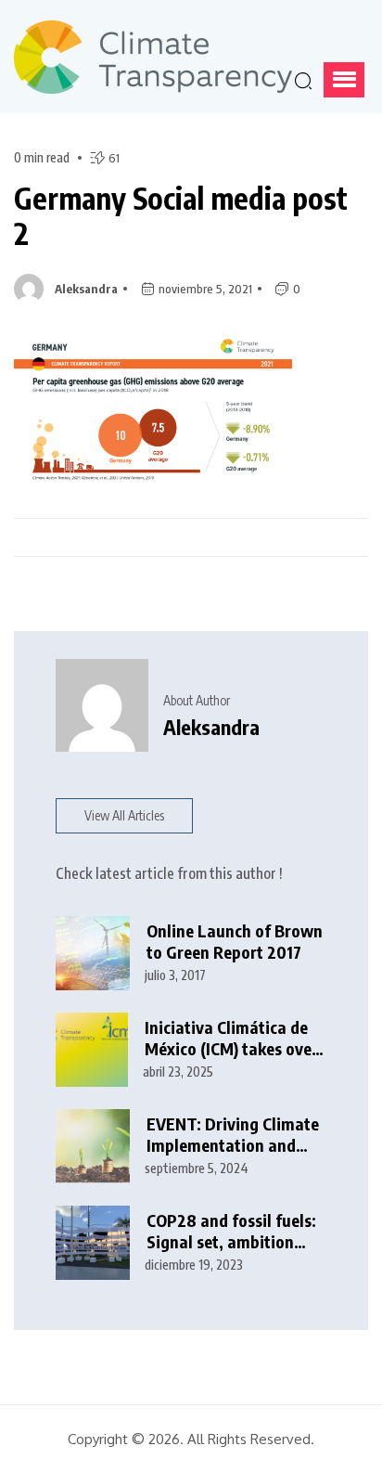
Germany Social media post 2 (181, 216)
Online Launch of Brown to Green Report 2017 (234, 941)
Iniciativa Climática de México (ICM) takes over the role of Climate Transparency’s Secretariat (231, 1038)
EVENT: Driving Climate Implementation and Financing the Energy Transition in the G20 (232, 1135)
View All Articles (124, 815)
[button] (344, 79)
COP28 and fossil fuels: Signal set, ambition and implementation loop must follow (231, 1231)
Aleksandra (86, 288)
